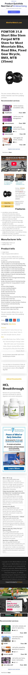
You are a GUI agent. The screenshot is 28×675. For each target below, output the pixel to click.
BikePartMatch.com (14, 23)
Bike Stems (12, 324)
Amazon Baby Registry (7, 286)
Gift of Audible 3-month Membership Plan (13, 269)
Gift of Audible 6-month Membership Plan (13, 271)
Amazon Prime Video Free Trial (9, 309)
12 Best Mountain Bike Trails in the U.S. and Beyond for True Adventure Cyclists (13, 492)
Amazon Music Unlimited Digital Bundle (12, 307)
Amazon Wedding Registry (8, 288)
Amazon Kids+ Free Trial (8, 298)
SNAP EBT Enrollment (6, 276)
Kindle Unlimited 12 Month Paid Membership (13, 274)
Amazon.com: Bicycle (9, 506)
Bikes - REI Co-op (7, 478)
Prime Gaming (5, 295)
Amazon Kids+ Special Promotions (11, 300)
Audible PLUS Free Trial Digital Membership (13, 278)
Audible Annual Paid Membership (10, 262)
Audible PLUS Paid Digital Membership (11, 267)
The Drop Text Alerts (7, 279)
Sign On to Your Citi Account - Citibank (13, 517)
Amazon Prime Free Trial (8, 290)
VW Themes (19, 582)
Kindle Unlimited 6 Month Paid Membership (13, 281)
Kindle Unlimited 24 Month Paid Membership (13, 265)
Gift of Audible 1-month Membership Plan (12, 272)
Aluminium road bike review (10, 540)
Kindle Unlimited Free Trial (8, 291)
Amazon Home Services (8, 293)
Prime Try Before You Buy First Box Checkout (13, 302)
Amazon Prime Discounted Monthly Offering (13, 297)
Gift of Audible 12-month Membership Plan (13, 264)
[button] (14, 28)
